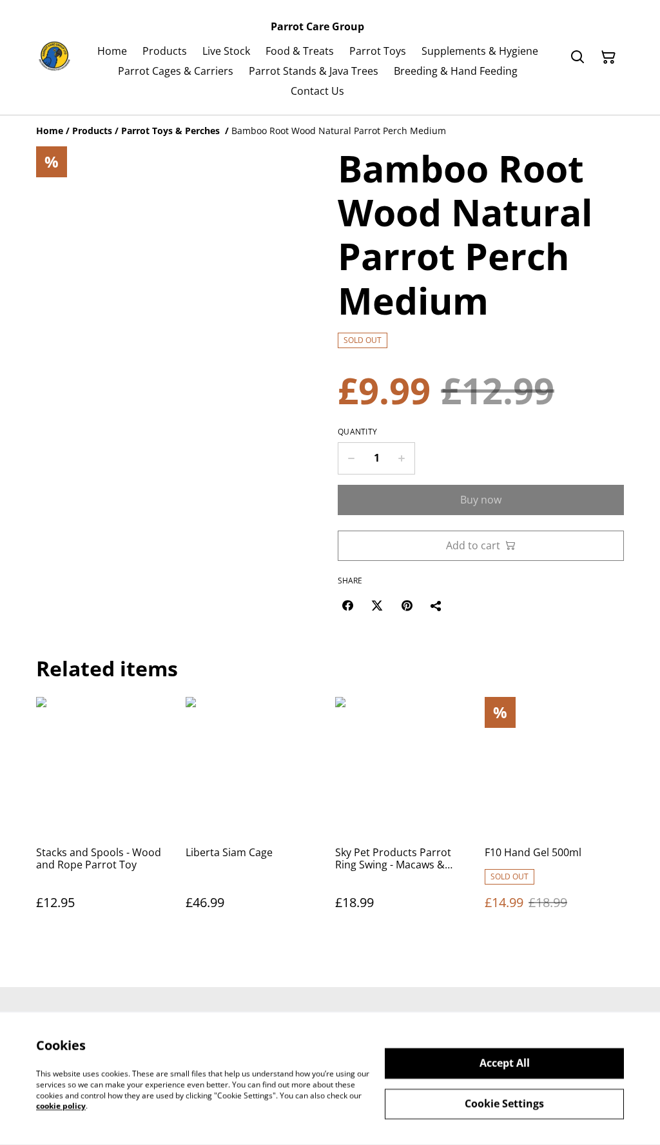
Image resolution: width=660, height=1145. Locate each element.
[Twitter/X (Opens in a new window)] (377, 605)
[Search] (577, 57)
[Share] (436, 605)
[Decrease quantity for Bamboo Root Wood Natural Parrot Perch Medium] (351, 458)
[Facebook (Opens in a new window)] (347, 605)
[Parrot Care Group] (54, 57)
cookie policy (61, 1106)
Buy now (480, 500)
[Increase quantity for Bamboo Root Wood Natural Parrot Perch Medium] (402, 458)
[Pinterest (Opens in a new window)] (406, 605)
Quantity (357, 431)
